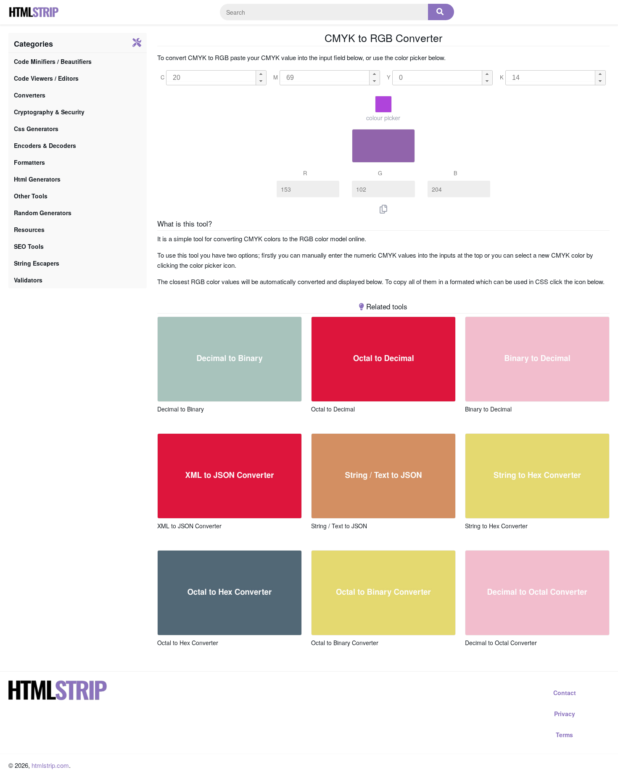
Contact (564, 692)
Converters (29, 95)
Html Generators (37, 179)
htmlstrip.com (50, 765)
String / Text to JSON (339, 526)
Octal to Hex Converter (187, 642)
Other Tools (31, 196)
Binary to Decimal (488, 409)
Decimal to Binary (180, 409)
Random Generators (42, 212)
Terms (564, 734)
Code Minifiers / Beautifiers (53, 61)
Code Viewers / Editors (46, 78)
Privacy (564, 713)
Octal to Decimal (333, 409)
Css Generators (36, 128)
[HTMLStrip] (33, 12)
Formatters (29, 162)
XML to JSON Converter (189, 526)
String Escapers (36, 263)
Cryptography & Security (49, 112)
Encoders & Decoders (45, 145)
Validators (28, 280)
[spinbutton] (216, 78)
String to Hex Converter (496, 526)
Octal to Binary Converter (344, 642)
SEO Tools (29, 246)
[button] (261, 74)
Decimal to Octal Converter (501, 642)
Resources (29, 229)
